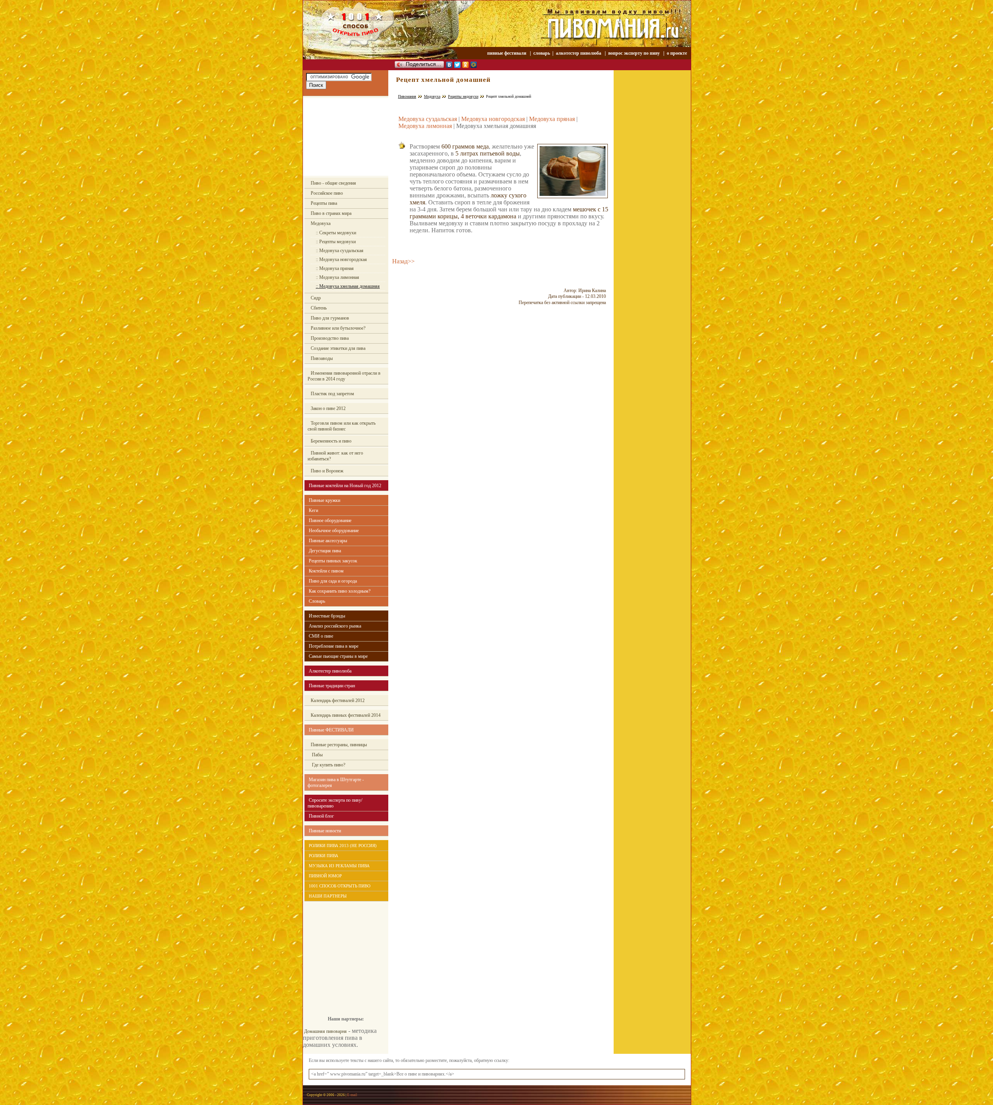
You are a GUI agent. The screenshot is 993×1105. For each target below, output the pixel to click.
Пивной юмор (325, 875)
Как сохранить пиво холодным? (339, 591)
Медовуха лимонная (425, 126)
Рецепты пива (324, 203)
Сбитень (319, 308)
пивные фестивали (507, 53)
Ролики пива (323, 855)
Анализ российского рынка (335, 626)
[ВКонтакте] (449, 65)
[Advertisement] (345, 137)
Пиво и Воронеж (327, 471)
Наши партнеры (328, 896)
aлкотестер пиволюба (578, 53)
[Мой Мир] (474, 65)
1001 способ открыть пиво (339, 886)
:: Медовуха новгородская (341, 259)
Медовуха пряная (552, 119)
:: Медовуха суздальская (339, 250)
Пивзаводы (322, 358)
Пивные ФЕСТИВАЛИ (331, 730)
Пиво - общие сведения (333, 183)
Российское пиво (327, 193)
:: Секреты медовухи (336, 232)
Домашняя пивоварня (325, 1031)
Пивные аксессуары (328, 540)
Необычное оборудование (334, 530)
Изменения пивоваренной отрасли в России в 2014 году (344, 376)
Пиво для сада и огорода (333, 581)
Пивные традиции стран (332, 685)
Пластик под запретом (332, 393)
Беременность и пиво (331, 441)
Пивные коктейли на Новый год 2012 (345, 485)
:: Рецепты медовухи (336, 241)
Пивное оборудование (330, 520)
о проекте (677, 53)
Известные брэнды (327, 616)
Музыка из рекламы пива (339, 865)
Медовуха (320, 223)
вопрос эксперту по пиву (634, 53)
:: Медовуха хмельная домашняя (348, 286)
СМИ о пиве (321, 636)
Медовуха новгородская (493, 119)
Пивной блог (321, 816)
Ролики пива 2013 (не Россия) (343, 845)
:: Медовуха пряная (335, 268)
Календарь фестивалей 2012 (338, 700)
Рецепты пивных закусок (333, 561)
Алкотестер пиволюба (330, 671)
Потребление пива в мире (333, 646)
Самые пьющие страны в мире (338, 656)
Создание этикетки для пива (338, 348)
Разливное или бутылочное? (338, 328)
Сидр (316, 298)
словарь (541, 53)
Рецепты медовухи (463, 96)
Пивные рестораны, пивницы (339, 744)
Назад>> (403, 261)
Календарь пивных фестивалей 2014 (346, 715)
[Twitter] (457, 65)
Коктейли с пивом (326, 571)
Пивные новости (325, 831)
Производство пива (330, 338)
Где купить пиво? (328, 765)
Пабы (317, 754)
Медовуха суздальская (427, 119)
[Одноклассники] (466, 65)
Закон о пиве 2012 (328, 408)
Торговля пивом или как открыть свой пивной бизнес (341, 426)
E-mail (352, 1095)
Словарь (317, 601)
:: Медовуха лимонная (337, 277)
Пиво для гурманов (330, 318)
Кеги (313, 510)
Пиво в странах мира (331, 213)
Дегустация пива (325, 550)
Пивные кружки (324, 500)
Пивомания (407, 96)
